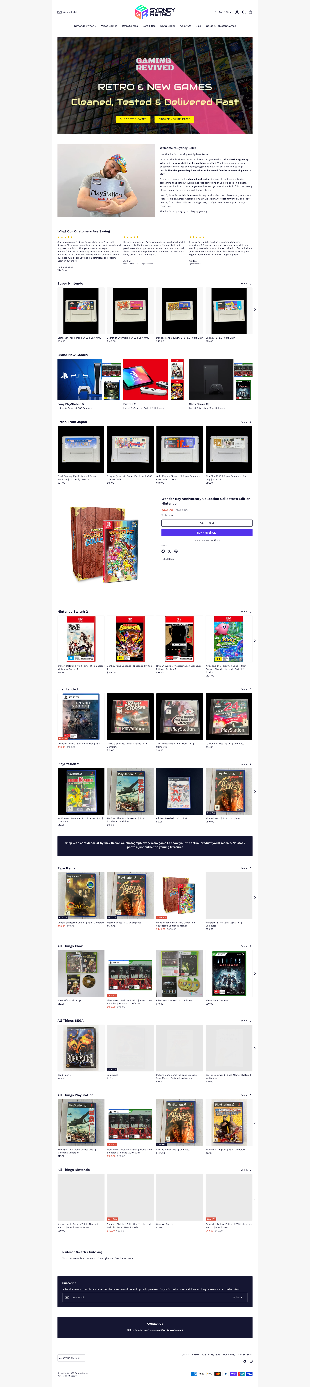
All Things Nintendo (73, 1170)
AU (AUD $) (222, 12)
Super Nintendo (70, 283)
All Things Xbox (70, 946)
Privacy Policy (213, 1355)
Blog (198, 25)
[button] (55, 309)
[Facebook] (245, 1361)
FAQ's (203, 1355)
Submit (237, 1297)
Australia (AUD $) (70, 1357)
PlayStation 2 (68, 764)
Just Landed (67, 689)
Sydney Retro (81, 1373)
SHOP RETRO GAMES (133, 119)
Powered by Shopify (67, 1376)
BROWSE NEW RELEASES (174, 119)
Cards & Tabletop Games (221, 25)
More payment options (207, 540)
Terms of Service (245, 1355)
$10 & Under (167, 25)
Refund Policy (228, 1355)
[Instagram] (251, 1361)
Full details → (169, 559)
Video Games (109, 25)
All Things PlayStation (75, 1095)
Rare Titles (149, 25)
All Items (194, 1355)
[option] (155, 85)
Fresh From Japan (72, 422)
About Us (185, 25)
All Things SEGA (70, 1020)
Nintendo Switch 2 (85, 25)
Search (185, 1355)
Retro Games (130, 25)
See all (245, 283)
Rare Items (66, 868)
